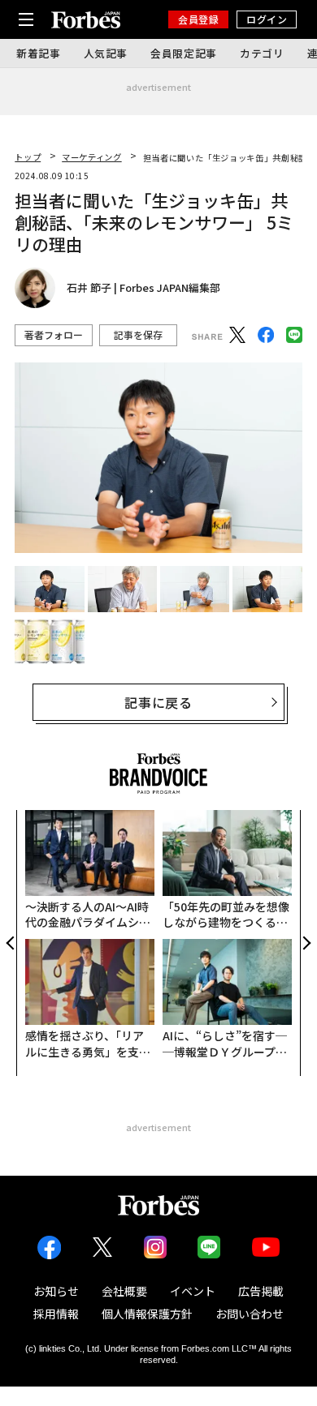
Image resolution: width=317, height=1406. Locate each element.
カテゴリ (262, 53)
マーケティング (91, 157)
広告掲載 (261, 1291)
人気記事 (106, 53)
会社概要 (124, 1291)
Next (305, 943)
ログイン (266, 19)
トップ (28, 157)
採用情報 (56, 1313)
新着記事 (38, 53)
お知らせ (56, 1291)
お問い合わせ (249, 1313)
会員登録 (198, 19)
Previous (11, 943)
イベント (192, 1291)
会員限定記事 (183, 53)
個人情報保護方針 (147, 1313)
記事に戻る (158, 702)
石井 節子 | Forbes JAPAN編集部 (143, 288)
